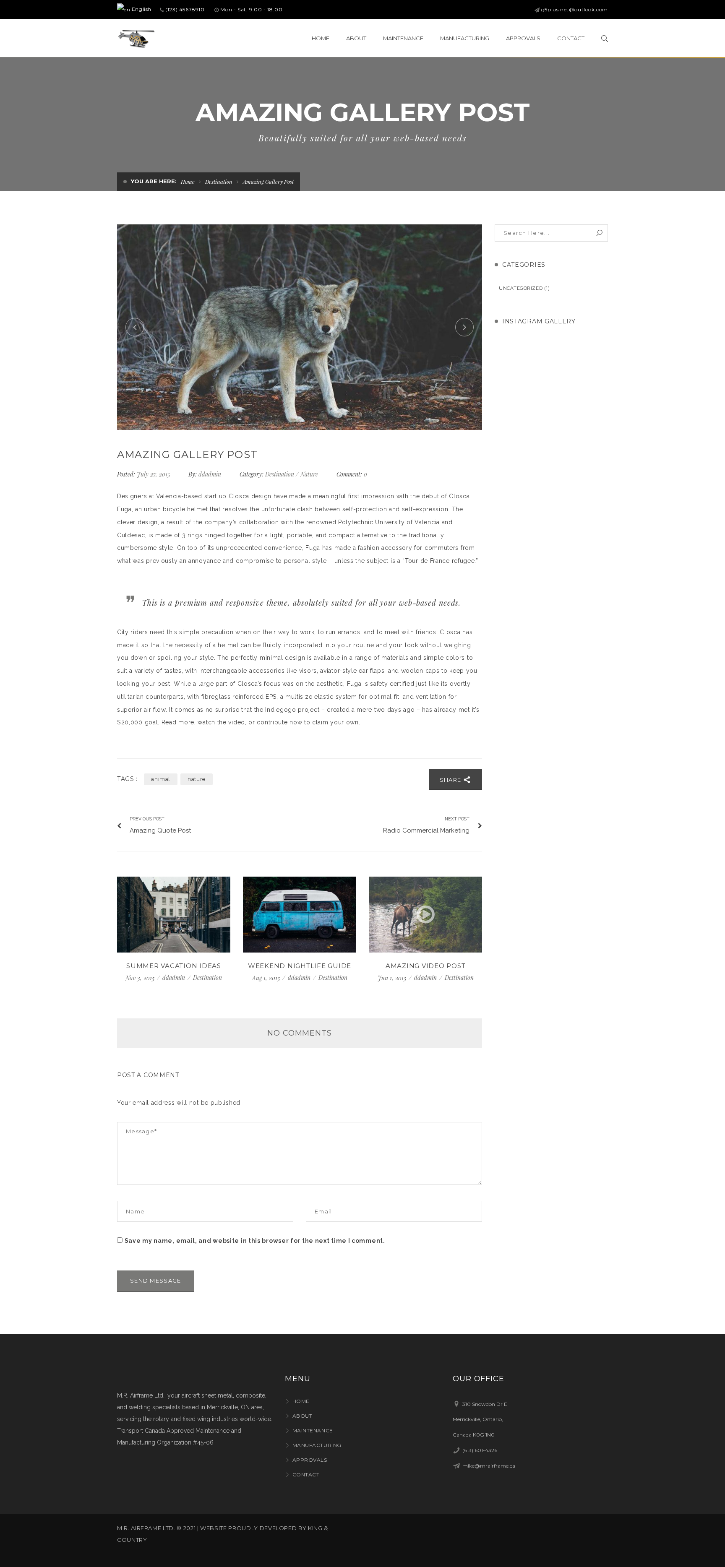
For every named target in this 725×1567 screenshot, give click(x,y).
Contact (305, 1474)
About (302, 1416)
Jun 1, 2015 (393, 978)
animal (160, 779)
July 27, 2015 (154, 474)
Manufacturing (317, 1445)
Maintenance (312, 1430)
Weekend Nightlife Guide (299, 966)
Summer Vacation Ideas (173, 966)
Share (451, 779)
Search (599, 233)
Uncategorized (520, 288)
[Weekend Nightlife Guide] (299, 915)
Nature (309, 474)
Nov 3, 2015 (140, 978)
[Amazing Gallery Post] (299, 327)
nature (197, 779)
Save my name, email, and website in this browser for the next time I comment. (255, 1240)
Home (188, 181)
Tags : (127, 779)
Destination (218, 181)
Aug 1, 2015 (267, 978)
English (140, 9)
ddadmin (209, 474)
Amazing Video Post (426, 966)
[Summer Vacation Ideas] (173, 915)
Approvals (309, 1460)
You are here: (154, 181)
